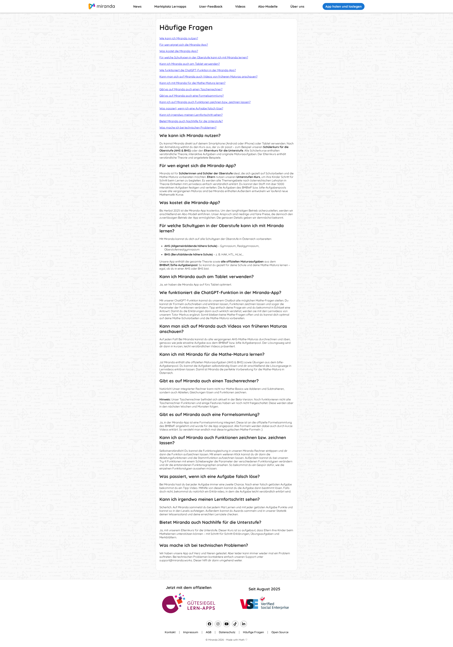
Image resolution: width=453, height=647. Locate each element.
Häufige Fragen (253, 632)
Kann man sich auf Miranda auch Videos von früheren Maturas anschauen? (208, 76)
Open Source (279, 632)
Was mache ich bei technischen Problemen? (187, 127)
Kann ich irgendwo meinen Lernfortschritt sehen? (191, 114)
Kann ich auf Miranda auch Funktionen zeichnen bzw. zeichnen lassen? (205, 102)
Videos (240, 6)
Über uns (297, 6)
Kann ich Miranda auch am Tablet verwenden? (189, 63)
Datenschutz (227, 632)
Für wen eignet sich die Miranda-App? (183, 44)
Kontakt (170, 632)
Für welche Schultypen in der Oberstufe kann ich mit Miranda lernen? (203, 57)
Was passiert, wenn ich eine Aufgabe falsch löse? (191, 108)
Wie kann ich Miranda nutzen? (178, 38)
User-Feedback (210, 6)
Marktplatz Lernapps (170, 6)
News (137, 6)
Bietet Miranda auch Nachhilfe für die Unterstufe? (191, 121)
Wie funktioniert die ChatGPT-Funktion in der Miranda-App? (197, 70)
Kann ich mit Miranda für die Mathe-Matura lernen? (192, 83)
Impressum (190, 632)
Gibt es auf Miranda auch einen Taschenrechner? (190, 89)
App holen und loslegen (343, 6)
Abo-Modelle (268, 6)
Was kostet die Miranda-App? (178, 51)
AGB (208, 632)
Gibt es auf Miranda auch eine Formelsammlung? (191, 95)
